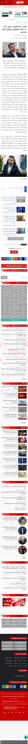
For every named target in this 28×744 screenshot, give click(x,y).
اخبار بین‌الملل (16, 658)
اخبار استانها (23, 658)
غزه (19, 663)
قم (22, 304)
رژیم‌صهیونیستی (9, 660)
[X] (23, 258)
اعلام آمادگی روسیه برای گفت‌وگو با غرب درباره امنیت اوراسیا (9, 438)
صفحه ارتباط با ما (19, 676)
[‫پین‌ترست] (16, 258)
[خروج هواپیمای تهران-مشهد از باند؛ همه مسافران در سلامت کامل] (21, 200)
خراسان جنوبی (22, 295)
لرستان (14, 310)
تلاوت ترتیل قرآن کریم (20, 642)
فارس (14, 301)
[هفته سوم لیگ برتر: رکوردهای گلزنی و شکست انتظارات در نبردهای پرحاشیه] (22, 550)
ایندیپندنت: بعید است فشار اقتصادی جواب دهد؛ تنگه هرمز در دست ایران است (9, 473)
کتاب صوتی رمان (7, 649)
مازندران (5, 310)
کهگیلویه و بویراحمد (14, 307)
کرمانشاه (22, 307)
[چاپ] (2, 258)
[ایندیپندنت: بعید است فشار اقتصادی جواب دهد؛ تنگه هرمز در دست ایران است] (22, 474)
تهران (14, 292)
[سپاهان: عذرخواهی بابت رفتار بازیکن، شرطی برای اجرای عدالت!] (22, 521)
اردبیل (5, 286)
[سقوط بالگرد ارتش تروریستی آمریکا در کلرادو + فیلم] (22, 410)
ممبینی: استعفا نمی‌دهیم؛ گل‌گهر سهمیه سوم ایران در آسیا (10, 459)
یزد (22, 317)
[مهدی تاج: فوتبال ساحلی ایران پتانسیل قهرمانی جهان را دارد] (22, 447)
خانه (24, 23)
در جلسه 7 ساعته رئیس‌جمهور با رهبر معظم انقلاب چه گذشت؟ (10, 431)
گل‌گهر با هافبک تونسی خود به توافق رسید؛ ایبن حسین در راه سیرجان (10, 466)
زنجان (14, 298)
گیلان (23, 310)
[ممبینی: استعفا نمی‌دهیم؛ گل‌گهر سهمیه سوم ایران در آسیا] (22, 461)
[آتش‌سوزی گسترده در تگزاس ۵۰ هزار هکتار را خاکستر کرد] (22, 396)
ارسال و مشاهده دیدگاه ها (14, 266)
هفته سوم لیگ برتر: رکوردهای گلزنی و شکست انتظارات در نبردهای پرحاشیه (9, 547)
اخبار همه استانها (5, 317)
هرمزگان (14, 313)
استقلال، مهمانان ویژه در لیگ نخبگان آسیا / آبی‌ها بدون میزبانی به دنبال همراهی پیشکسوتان (9, 452)
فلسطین (15, 663)
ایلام (5, 289)
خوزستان (22, 298)
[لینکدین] (21, 258)
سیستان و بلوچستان (22, 301)
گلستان (5, 307)
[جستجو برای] (2, 3)
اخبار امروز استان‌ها (14, 320)
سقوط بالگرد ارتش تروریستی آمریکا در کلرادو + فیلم (9, 408)
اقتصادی (17, 23)
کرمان (5, 304)
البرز (14, 289)
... (20, 626)
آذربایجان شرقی (22, 286)
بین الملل (18, 244)
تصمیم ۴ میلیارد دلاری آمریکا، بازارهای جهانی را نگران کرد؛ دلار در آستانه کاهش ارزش (8, 231)
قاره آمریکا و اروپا (8, 663)
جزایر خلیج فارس (14, 317)
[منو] (26, 3)
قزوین (5, 301)
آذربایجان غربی (14, 286)
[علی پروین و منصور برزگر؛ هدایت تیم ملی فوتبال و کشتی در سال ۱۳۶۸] (22, 540)
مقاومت (15, 666)
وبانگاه (17, 694)
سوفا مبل (20, 623)
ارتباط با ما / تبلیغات (10, 708)
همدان (5, 313)
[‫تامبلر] (19, 258)
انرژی (25, 660)
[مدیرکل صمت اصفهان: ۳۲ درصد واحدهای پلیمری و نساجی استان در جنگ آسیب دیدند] (21, 218)
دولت (15, 660)
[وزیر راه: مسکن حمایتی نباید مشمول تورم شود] (21, 210)
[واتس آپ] (12, 258)
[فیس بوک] (25, 258)
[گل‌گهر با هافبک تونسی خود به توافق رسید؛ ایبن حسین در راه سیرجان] (22, 468)
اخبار (21, 23)
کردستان (14, 304)
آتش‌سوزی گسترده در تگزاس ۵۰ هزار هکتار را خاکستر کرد (10, 394)
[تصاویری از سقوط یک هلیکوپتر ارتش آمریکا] (22, 403)
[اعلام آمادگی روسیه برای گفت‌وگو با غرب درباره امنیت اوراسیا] (22, 440)
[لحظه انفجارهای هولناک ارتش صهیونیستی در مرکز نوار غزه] (22, 416)
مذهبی (20, 666)
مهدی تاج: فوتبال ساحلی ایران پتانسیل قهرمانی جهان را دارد (10, 445)
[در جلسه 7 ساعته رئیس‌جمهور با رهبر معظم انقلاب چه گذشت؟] (22, 433)
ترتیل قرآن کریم (20, 620)
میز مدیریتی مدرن (8, 642)
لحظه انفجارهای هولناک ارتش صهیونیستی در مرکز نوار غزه (10, 415)
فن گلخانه (7, 623)
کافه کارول (7, 620)
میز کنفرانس (20, 649)
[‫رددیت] (14, 258)
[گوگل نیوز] (10, 686)
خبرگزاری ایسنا (20, 188)
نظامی (10, 666)
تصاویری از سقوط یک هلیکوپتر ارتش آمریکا (10, 401)
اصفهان (22, 289)
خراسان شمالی (5, 295)
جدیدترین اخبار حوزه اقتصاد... (15, 238)
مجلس (24, 666)
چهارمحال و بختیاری (5, 292)
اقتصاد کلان (6, 244)
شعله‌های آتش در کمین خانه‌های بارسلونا (9, 387)
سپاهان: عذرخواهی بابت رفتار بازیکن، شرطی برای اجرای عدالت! (9, 518)
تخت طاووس (8, 646)
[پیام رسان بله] (3, 686)
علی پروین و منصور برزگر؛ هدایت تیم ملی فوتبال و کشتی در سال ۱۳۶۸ (10, 537)
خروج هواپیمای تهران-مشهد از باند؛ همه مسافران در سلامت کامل (8, 200)
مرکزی (23, 313)
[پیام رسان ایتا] (7, 686)
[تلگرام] (9, 258)
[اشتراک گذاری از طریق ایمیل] (5, 258)
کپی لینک (14, 252)
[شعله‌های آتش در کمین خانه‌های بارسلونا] (22, 389)
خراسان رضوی (14, 295)
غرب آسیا (24, 663)
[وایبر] (7, 258)
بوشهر (23, 292)
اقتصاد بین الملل (12, 244)
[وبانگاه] (20, 2)
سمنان (5, 298)
